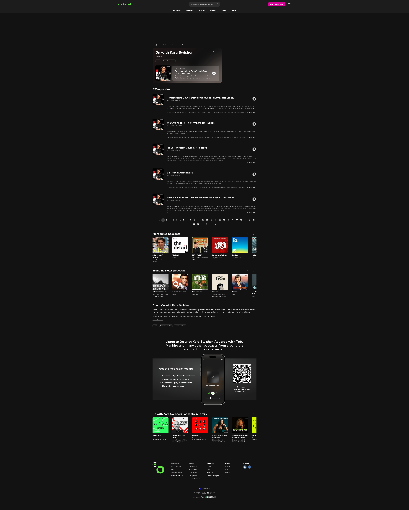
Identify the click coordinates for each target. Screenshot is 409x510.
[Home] (156, 45)
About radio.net (176, 466)
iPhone (227, 466)
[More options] (218, 52)
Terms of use (193, 466)
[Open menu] (289, 4)
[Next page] (211, 224)
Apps (208, 469)
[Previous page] (159, 220)
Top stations (177, 10)
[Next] (253, 233)
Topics (234, 10)
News (158, 61)
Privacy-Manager (194, 479)
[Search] (217, 4)
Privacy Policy (193, 469)
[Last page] (215, 224)
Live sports (201, 10)
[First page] (155, 220)
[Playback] (214, 73)
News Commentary (168, 61)
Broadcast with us (177, 476)
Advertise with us (176, 472)
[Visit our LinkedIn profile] (245, 467)
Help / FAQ (210, 472)
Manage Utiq (193, 476)
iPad (226, 469)
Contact (209, 466)
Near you (213, 10)
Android (227, 472)
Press (173, 469)
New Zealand (205, 489)
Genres (224, 10)
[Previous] (247, 233)
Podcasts (189, 10)
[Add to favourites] (212, 52)
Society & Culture (180, 325)
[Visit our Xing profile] (249, 467)
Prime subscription (213, 476)
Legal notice (193, 472)
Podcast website (158, 320)
